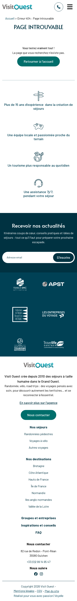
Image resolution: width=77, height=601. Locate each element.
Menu (70, 7)
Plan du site (52, 591)
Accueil (9, 18)
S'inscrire (63, 257)
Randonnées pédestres (38, 434)
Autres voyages (38, 447)
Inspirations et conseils (38, 525)
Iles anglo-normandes (38, 499)
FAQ (38, 532)
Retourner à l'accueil (38, 61)
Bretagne (38, 466)
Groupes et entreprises (38, 518)
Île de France (38, 486)
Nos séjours (38, 427)
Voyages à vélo (38, 440)
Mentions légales (24, 591)
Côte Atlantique (38, 472)
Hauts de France (38, 479)
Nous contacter (38, 415)
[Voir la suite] (38, 37)
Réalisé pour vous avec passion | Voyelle (38, 595)
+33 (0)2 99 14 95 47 (38, 561)
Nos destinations (38, 459)
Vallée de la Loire (38, 506)
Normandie (38, 493)
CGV (39, 591)
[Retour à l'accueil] (17, 7)
